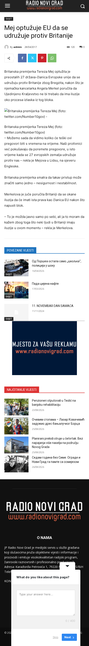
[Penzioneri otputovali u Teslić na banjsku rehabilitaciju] (16, 407)
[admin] (7, 47)
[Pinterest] (42, 58)
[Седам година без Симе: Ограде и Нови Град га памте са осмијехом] (16, 464)
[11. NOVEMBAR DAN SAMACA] (16, 312)
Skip (55, 637)
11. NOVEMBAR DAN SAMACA (52, 306)
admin (17, 47)
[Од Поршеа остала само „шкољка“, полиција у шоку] (16, 267)
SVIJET (9, 18)
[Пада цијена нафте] (16, 290)
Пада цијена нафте (45, 283)
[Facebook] (22, 58)
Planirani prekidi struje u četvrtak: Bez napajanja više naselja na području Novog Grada (57, 443)
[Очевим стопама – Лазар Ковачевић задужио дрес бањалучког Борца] (16, 426)
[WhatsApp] (52, 58)
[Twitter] (32, 58)
